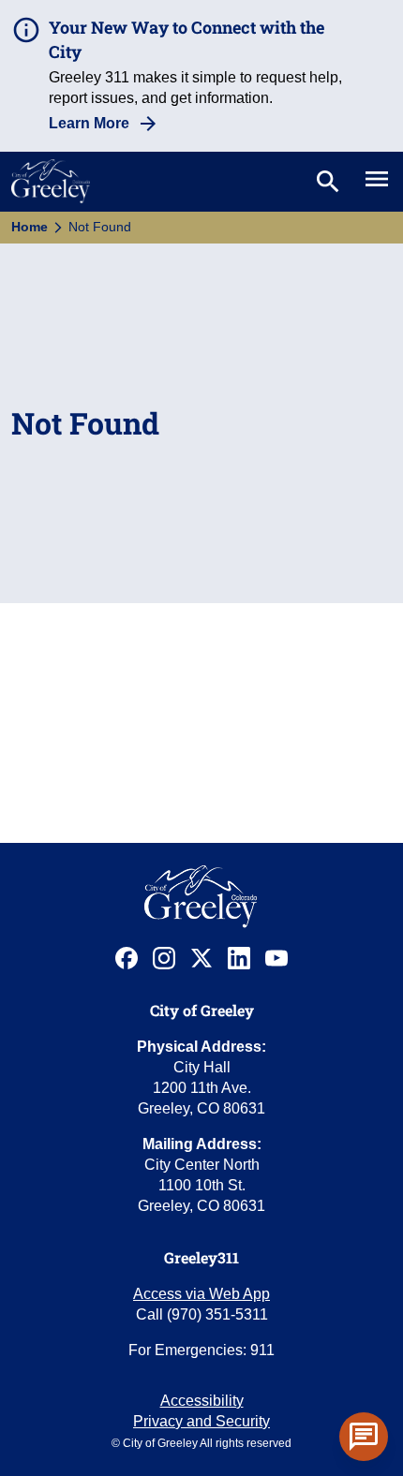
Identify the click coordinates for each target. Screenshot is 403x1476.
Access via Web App (201, 1294)
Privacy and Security (201, 1421)
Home (29, 226)
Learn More (89, 123)
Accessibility (202, 1401)
